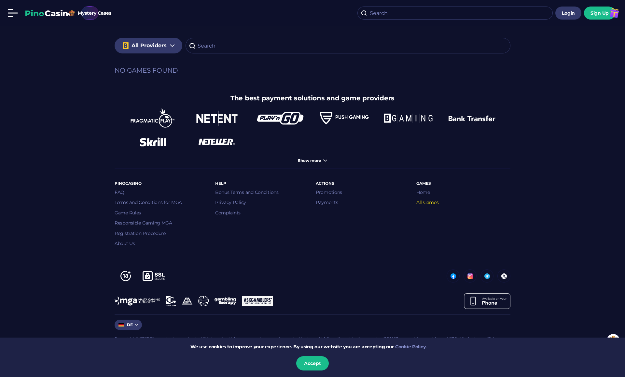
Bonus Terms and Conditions (247, 192)
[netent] (216, 118)
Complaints (228, 213)
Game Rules (128, 213)
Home (423, 192)
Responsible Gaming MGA (143, 223)
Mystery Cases (90, 13)
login (568, 13)
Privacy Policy (230, 202)
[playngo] (280, 118)
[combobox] (455, 13)
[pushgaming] (344, 118)
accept (312, 363)
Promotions (329, 192)
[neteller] (216, 141)
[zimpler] (472, 118)
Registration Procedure (140, 233)
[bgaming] (408, 118)
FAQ (119, 192)
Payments (327, 202)
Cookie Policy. (411, 347)
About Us (125, 243)
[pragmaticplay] (153, 118)
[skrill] (153, 141)
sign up (599, 13)
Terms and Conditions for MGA (148, 202)
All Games (427, 202)
